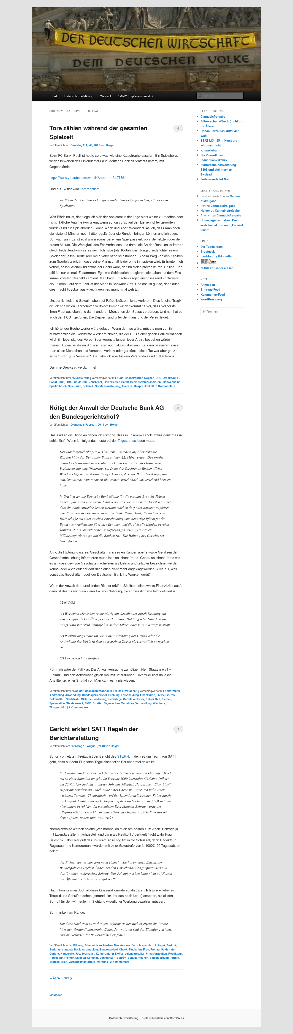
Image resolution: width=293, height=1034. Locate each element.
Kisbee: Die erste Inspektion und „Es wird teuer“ (222, 225)
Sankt (125, 382)
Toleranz (127, 386)
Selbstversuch (159, 958)
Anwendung (73, 695)
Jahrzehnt (95, 382)
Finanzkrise (147, 695)
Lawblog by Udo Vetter (217, 256)
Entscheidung (130, 695)
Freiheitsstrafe (166, 695)
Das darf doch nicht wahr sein (92, 691)
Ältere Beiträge (61, 978)
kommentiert (89, 188)
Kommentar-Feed (213, 294)
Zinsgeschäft (57, 707)
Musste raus (81, 378)
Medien (108, 945)
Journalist (88, 953)
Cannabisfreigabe (213, 116)
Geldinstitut (56, 699)
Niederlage (115, 699)
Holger (110, 145)
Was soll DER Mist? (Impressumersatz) (126, 96)
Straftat (98, 703)
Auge (120, 378)
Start (54, 96)
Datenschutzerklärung (78, 96)
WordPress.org (211, 299)
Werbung (102, 962)
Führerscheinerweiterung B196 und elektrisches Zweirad (218, 169)
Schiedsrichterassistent (146, 382)
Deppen (149, 378)
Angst (161, 945)
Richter (166, 699)
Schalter (92, 958)
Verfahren (127, 703)
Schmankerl (107, 958)
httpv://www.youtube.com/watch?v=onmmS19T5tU (87, 177)
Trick (64, 962)
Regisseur (56, 958)
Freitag (155, 949)
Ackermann (172, 691)
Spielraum (74, 386)
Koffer (119, 953)
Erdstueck (208, 251)
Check (123, 949)
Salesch (80, 958)
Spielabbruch (58, 386)
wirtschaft (131, 691)
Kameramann (105, 953)
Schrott (121, 958)
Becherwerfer (134, 378)
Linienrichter (111, 382)
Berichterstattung (61, 949)
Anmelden (208, 284)
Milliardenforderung (93, 699)
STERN (123, 756)
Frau (146, 949)
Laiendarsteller (134, 953)
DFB (158, 378)
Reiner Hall (153, 699)
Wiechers (159, 703)
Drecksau (169, 378)
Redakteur (175, 953)
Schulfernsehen (138, 958)
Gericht (54, 953)
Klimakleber (209, 150)
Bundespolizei (108, 949)
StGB (87, 703)
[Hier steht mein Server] (208, 263)
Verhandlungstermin (82, 962)
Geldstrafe (81, 382)
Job (77, 953)
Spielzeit (88, 386)
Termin (174, 958)
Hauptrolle (67, 953)
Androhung (56, 695)
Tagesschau (127, 440)
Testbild (54, 962)
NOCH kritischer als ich (217, 268)
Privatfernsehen (156, 953)
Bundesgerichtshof (94, 695)
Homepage (208, 220)
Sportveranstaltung (107, 386)
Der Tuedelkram (212, 246)
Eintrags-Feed (210, 289)
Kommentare (165, 386)
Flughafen (135, 949)
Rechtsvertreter (133, 699)
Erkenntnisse (93, 945)
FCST (69, 382)
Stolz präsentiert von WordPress (163, 1018)
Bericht (171, 945)
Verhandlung (143, 703)
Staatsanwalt (74, 703)
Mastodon (55, 995)
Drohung (113, 695)
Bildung (78, 945)
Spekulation (57, 703)
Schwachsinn (171, 382)
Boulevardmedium (86, 949)
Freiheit (118, 691)
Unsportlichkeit (144, 386)
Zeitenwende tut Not (215, 179)
